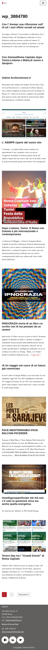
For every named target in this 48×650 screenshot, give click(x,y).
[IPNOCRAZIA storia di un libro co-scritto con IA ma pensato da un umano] (24, 294)
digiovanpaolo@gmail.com (13, 632)
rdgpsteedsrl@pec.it (14, 620)
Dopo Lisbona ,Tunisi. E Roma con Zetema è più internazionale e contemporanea (23, 231)
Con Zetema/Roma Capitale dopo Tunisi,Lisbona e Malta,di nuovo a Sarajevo (22, 60)
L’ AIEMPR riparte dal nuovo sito (21, 142)
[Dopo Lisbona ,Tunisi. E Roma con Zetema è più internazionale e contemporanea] (24, 197)
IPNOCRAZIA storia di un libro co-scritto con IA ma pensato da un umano (22, 326)
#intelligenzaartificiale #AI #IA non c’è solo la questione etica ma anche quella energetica (23, 500)
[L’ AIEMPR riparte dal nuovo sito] (24, 123)
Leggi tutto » (36, 355)
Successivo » (24, 594)
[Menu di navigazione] (43, 3)
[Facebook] (6, 640)
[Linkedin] (13, 640)
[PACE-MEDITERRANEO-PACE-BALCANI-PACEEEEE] (24, 411)
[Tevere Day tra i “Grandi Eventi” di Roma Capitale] (24, 536)
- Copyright (17, 647)
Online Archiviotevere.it (16, 77)
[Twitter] (21, 640)
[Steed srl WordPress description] (5, 3)
